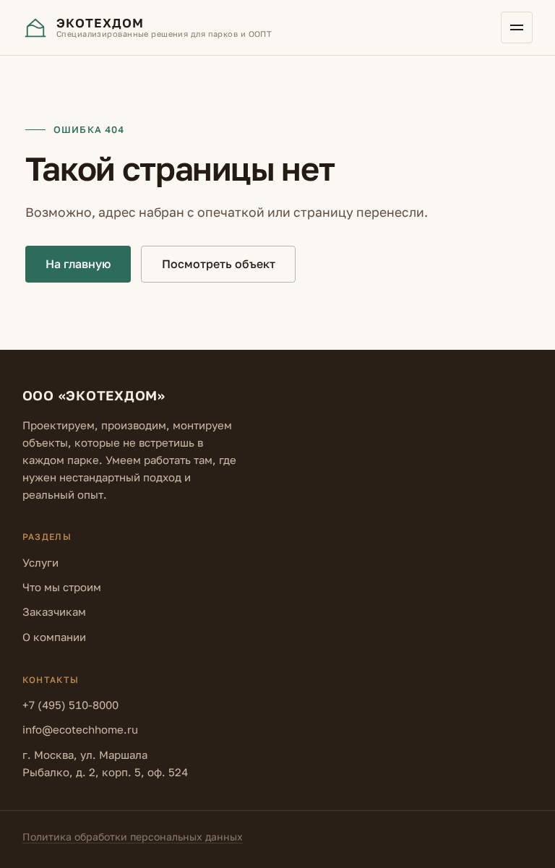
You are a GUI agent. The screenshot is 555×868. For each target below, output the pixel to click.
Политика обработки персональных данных (132, 836)
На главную (78, 264)
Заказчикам (54, 611)
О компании (54, 636)
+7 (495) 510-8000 (70, 704)
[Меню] (517, 27)
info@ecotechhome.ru (80, 729)
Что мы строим (61, 586)
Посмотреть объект (218, 264)
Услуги (40, 562)
